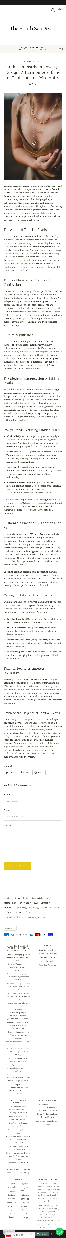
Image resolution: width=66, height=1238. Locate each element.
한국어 (25, 1183)
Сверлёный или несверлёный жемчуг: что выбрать (18, 1068)
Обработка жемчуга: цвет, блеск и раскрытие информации (18, 1025)
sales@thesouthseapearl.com (47, 1220)
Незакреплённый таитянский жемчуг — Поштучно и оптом (18, 1109)
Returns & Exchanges (41, 898)
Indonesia (25, 1195)
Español (11, 1187)
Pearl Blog (34, 907)
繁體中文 (25, 1198)
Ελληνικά (25, 1206)
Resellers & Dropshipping (15, 907)
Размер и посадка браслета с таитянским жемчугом (18, 1043)
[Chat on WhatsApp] (60, 1232)
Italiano (11, 1195)
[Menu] (5, 10)
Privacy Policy (25, 903)
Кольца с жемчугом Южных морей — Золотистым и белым (18, 1156)
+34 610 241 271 (47, 1217)
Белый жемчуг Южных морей (18, 1125)
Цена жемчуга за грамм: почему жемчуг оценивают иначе (18, 996)
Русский (17, 1234)
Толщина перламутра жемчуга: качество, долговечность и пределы (18, 1015)
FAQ (36, 903)
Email (6, 810)
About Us (8, 898)
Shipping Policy (22, 898)
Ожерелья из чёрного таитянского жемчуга (18, 1118)
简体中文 (25, 1191)
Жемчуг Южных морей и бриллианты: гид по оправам (18, 1035)
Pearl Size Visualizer (47, 950)
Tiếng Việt (25, 1202)
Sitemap (18, 912)
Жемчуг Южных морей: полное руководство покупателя (18, 967)
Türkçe (25, 1217)
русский (8, 927)
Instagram (55, 907)
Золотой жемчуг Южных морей (18, 1131)
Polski (25, 1210)
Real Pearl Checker (48, 957)
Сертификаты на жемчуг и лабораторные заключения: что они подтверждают (18, 1077)
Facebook (52, 1224)
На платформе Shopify (37, 917)
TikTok (28, 912)
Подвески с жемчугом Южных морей (18, 1148)
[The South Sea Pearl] (33, 28)
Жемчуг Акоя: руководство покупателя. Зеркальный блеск (18, 986)
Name (7, 794)
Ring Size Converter (47, 965)
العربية (25, 1187)
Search (44, 907)
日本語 (12, 1210)
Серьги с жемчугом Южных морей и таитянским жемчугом (18, 1139)
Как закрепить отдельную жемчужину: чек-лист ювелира (18, 1051)
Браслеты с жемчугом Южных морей (18, 1164)
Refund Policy (10, 903)
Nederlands (11, 1202)
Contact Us (46, 903)
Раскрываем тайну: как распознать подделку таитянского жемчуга (47, 1107)
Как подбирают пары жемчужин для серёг (18, 1060)
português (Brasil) (11, 1216)
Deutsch (11, 1198)
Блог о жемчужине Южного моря (48, 1122)
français (11, 1206)
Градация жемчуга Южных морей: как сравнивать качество (18, 1005)
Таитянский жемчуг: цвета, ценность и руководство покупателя (18, 976)
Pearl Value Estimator (48, 953)
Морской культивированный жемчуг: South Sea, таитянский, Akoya (18, 1089)
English (11, 1183)
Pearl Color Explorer (47, 961)
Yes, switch (42, 1234)
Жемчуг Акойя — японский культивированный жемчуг (18, 1171)
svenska (25, 1214)
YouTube (8, 912)
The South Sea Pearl (18, 917)
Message (8, 826)
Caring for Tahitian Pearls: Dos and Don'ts (48, 1116)
